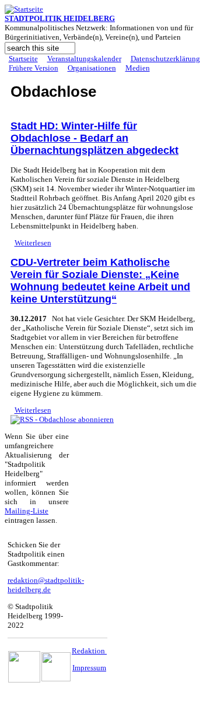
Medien (137, 68)
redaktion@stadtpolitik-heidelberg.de (46, 585)
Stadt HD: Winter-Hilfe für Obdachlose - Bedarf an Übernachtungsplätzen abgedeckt (94, 138)
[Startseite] (24, 9)
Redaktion (89, 650)
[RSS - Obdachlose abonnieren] (62, 419)
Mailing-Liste (26, 510)
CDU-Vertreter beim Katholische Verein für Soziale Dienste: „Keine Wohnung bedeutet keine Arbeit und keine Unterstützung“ (100, 280)
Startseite (23, 58)
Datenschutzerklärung (165, 58)
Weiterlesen (33, 242)
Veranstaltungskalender (84, 58)
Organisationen (92, 68)
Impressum (89, 667)
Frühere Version (33, 68)
